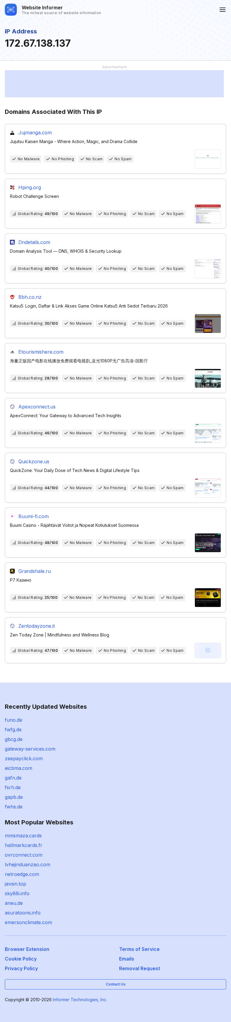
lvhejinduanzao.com (27, 864)
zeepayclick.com (24, 758)
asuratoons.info (23, 913)
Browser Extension (27, 949)
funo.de (13, 720)
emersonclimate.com (28, 922)
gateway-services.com (30, 749)
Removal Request (139, 968)
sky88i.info (17, 893)
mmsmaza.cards (23, 836)
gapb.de (14, 797)
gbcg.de (14, 739)
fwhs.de (14, 807)
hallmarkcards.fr (23, 845)
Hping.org (29, 187)
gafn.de (13, 778)
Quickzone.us (33, 461)
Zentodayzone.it (36, 626)
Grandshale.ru (34, 571)
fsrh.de (13, 787)
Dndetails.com (34, 242)
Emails (126, 959)
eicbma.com (18, 768)
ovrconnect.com (23, 855)
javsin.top (15, 884)
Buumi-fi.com (33, 516)
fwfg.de (13, 730)
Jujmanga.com (35, 133)
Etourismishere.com (40, 352)
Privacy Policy (21, 968)
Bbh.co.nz (30, 297)
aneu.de (14, 903)
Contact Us (115, 984)
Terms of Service (139, 949)
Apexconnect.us (37, 407)
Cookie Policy (21, 959)
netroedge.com (22, 874)
